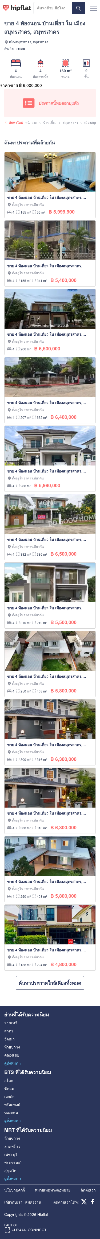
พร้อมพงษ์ (12, 1104)
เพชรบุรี (11, 1154)
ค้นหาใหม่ (16, 122)
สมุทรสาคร (70, 122)
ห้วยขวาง (12, 1047)
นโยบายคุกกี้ (14, 1190)
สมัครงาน (33, 1202)
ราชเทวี (10, 1022)
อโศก (8, 1080)
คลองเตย (11, 1055)
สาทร (8, 1030)
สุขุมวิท (10, 1170)
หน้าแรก (31, 122)
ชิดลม (9, 1088)
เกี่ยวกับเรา (13, 1202)
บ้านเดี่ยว (50, 122)
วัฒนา (9, 1039)
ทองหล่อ (11, 1112)
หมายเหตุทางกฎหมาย (53, 1190)
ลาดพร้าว (12, 1146)
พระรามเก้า (13, 1162)
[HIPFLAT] (17, 8)
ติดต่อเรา (88, 1190)
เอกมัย (9, 1096)
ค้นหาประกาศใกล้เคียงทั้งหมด (50, 982)
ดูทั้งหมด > (13, 1063)
